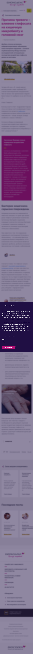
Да (4, 339)
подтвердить (8, 347)
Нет (4, 342)
